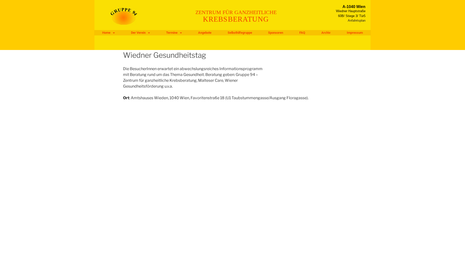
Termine (172, 32)
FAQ (302, 32)
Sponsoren (275, 32)
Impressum (355, 32)
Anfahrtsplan (356, 20)
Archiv (326, 32)
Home (106, 32)
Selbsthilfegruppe (240, 32)
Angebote (204, 32)
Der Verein (138, 32)
